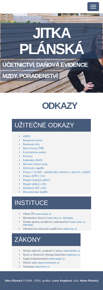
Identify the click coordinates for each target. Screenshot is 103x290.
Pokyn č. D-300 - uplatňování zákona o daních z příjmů (56, 172)
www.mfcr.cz (54, 217)
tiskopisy (68, 217)
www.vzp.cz (70, 228)
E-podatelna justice (34, 152)
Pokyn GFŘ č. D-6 (34, 176)
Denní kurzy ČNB (33, 148)
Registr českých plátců (36, 180)
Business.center (33, 140)
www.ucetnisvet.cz (48, 262)
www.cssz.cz (77, 221)
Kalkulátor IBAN (32, 160)
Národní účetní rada (35, 164)
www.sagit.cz (57, 258)
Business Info (31, 144)
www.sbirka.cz (71, 250)
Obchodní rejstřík (33, 168)
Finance (28, 156)
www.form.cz (42, 266)
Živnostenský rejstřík (35, 191)
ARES (26, 136)
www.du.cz (73, 254)
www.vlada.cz (43, 213)
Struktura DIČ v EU (34, 187)
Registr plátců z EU (34, 183)
